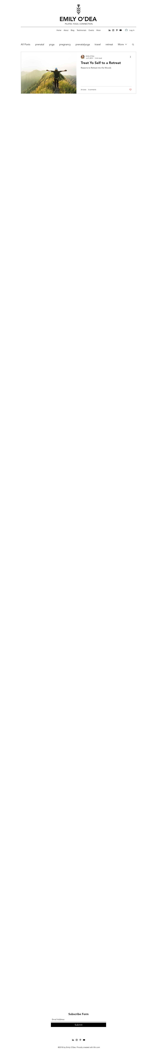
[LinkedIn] (109, 30)
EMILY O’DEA (78, 19)
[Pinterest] (117, 30)
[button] (133, 44)
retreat (109, 44)
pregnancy (65, 44)
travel (98, 44)
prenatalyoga (83, 44)
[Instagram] (113, 30)
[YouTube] (120, 30)
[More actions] (131, 56)
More (121, 44)
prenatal (39, 44)
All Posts (25, 44)
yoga (51, 44)
